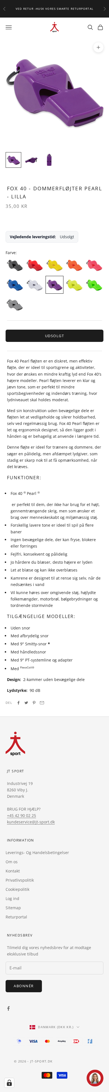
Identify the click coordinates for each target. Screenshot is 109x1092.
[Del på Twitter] (26, 703)
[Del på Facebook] (18, 703)
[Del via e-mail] (42, 703)
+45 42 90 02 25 (21, 815)
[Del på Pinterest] (34, 703)
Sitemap (13, 907)
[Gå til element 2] (31, 160)
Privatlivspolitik (20, 880)
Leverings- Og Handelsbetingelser (37, 852)
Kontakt (13, 871)
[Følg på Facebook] (8, 1008)
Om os (12, 861)
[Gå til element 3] (49, 160)
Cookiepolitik (17, 889)
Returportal (16, 917)
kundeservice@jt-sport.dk (31, 822)
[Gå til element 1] (13, 160)
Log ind (12, 898)
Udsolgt (54, 335)
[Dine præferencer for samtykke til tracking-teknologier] (9, 1083)
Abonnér (24, 985)
